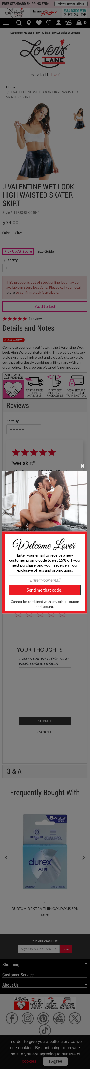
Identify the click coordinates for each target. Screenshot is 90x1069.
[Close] (83, 465)
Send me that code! (45, 589)
